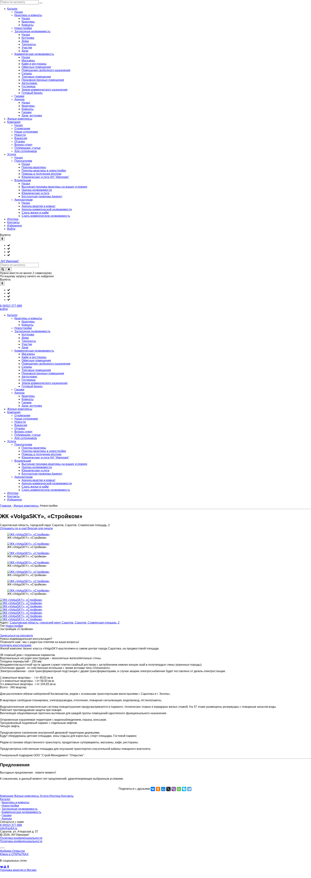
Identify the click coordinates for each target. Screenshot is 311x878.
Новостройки (14, 625)
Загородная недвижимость (20, 808)
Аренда (7, 818)
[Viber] (174, 789)
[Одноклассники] (158, 789)
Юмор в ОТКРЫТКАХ (14, 854)
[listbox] (155, 250)
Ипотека (55, 795)
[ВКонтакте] (153, 789)
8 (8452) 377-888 (11, 305)
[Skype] (184, 789)
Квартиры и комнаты (15, 802)
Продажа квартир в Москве (18, 870)
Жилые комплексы (27, 795)
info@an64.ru (8, 828)
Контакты (67, 795)
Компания (7, 795)
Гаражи (7, 815)
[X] (168, 789)
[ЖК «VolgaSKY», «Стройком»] (28, 534)
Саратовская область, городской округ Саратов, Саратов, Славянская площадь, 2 (65, 622)
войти (4, 309)
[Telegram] (189, 789)
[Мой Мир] (163, 789)
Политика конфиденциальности (21, 838)
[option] (159, 245)
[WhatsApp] (179, 789)
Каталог (5, 799)
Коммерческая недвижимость (21, 812)
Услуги (44, 795)
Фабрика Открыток (12, 850)
